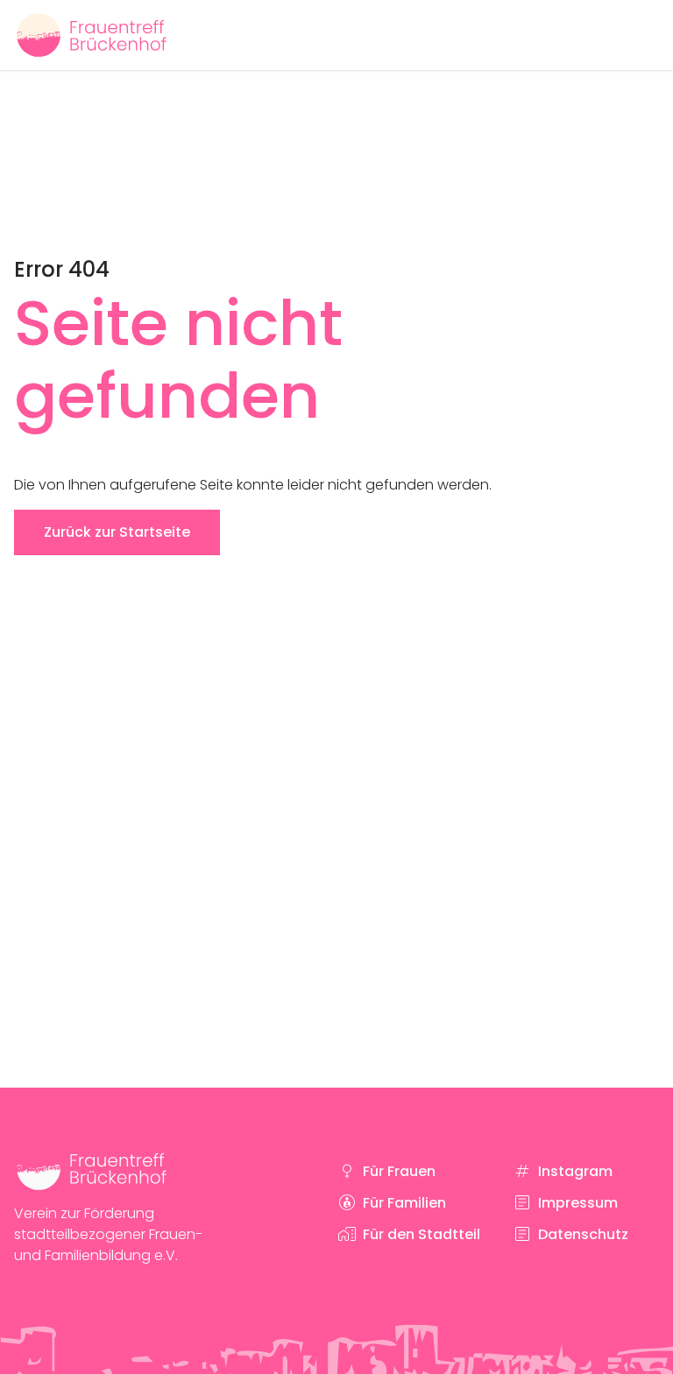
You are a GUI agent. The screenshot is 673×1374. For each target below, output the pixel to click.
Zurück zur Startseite (117, 532)
